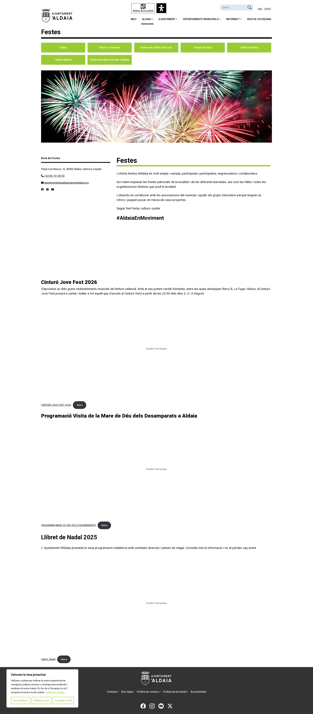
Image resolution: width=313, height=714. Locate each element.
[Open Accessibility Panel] (161, 8)
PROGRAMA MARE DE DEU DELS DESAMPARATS (68, 525)
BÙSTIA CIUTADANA (259, 19)
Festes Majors (63, 59)
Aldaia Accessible (143, 10)
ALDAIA (146, 19)
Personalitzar (20, 700)
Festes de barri (203, 47)
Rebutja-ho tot (41, 700)
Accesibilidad (198, 691)
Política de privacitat (174, 691)
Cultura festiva (249, 47)
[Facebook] (143, 706)
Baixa (80, 405)
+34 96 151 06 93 (54, 175)
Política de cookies (54, 692)
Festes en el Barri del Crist (156, 47)
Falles (63, 47)
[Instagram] (152, 706)
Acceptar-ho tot (63, 700)
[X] (170, 706)
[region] (42, 688)
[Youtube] (161, 706)
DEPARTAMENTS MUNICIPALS (201, 19)
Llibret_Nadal (48, 659)
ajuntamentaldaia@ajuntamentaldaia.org (66, 182)
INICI (133, 19)
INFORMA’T (233, 19)
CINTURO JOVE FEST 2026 (56, 405)
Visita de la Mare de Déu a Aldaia (109, 59)
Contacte (112, 691)
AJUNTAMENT (166, 19)
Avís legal (127, 691)
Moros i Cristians (109, 47)
